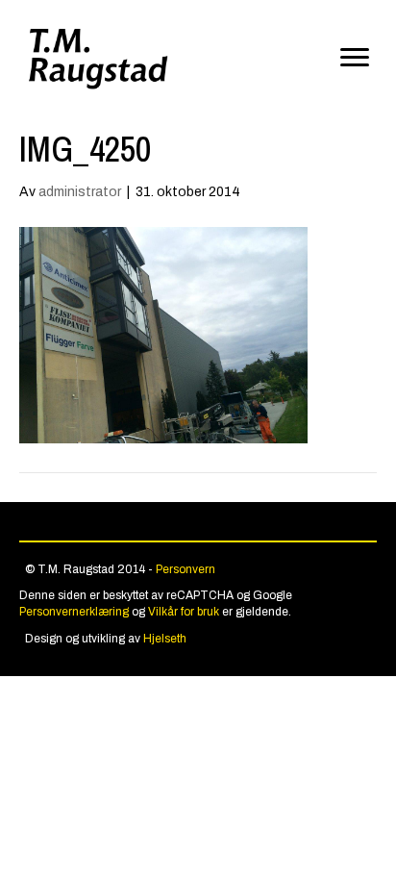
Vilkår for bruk (183, 611)
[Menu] (355, 57)
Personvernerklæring (74, 611)
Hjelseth (164, 638)
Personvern (185, 569)
